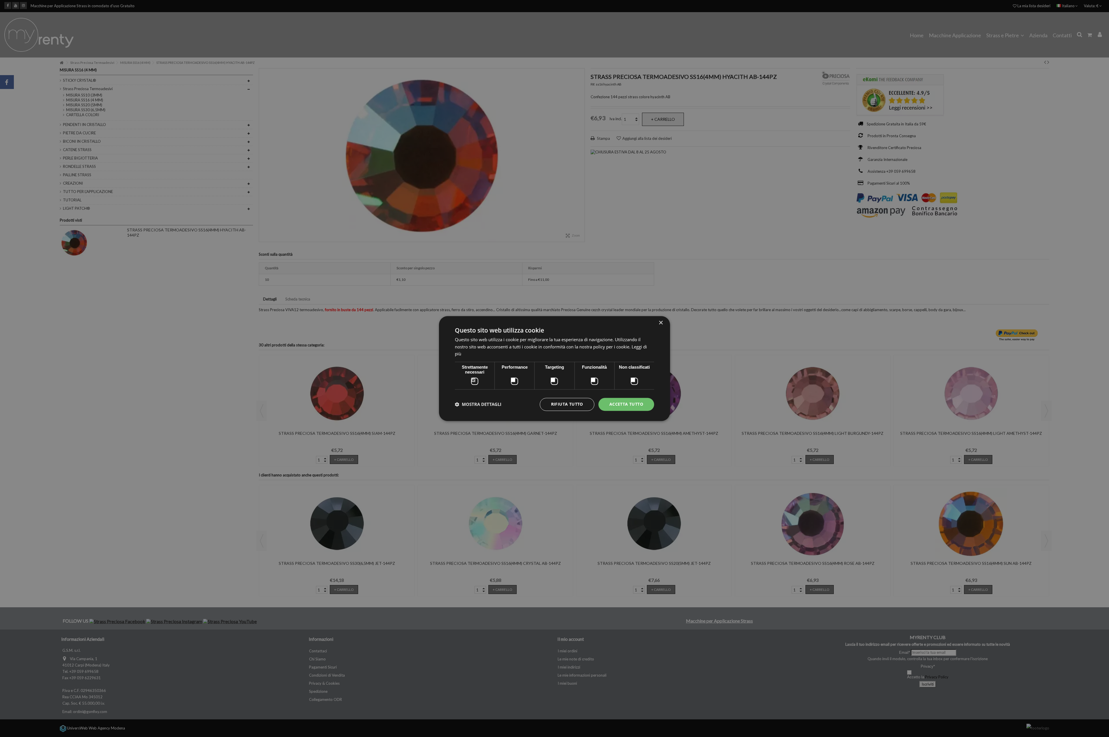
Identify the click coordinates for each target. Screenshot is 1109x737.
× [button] (660, 323)
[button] (478, 404)
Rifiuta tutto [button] (567, 404)
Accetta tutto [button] (626, 404)
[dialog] (554, 368)
